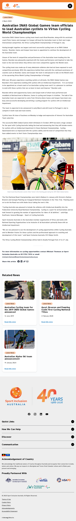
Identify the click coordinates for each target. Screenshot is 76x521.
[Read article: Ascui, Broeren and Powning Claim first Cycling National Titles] (56, 290)
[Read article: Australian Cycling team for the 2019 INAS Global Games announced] (20, 290)
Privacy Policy (6, 505)
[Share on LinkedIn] (21, 261)
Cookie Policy (6, 502)
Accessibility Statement (9, 511)
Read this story (10, 322)
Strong (5, 518)
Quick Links (8, 421)
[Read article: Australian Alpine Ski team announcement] (20, 339)
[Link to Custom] (29, 414)
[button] (70, 6)
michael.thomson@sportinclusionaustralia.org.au (20, 257)
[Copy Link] (24, 261)
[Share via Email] (27, 261)
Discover (6, 436)
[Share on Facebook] (18, 261)
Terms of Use (6, 499)
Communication (10, 444)
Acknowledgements (8, 508)
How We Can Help (11, 429)
